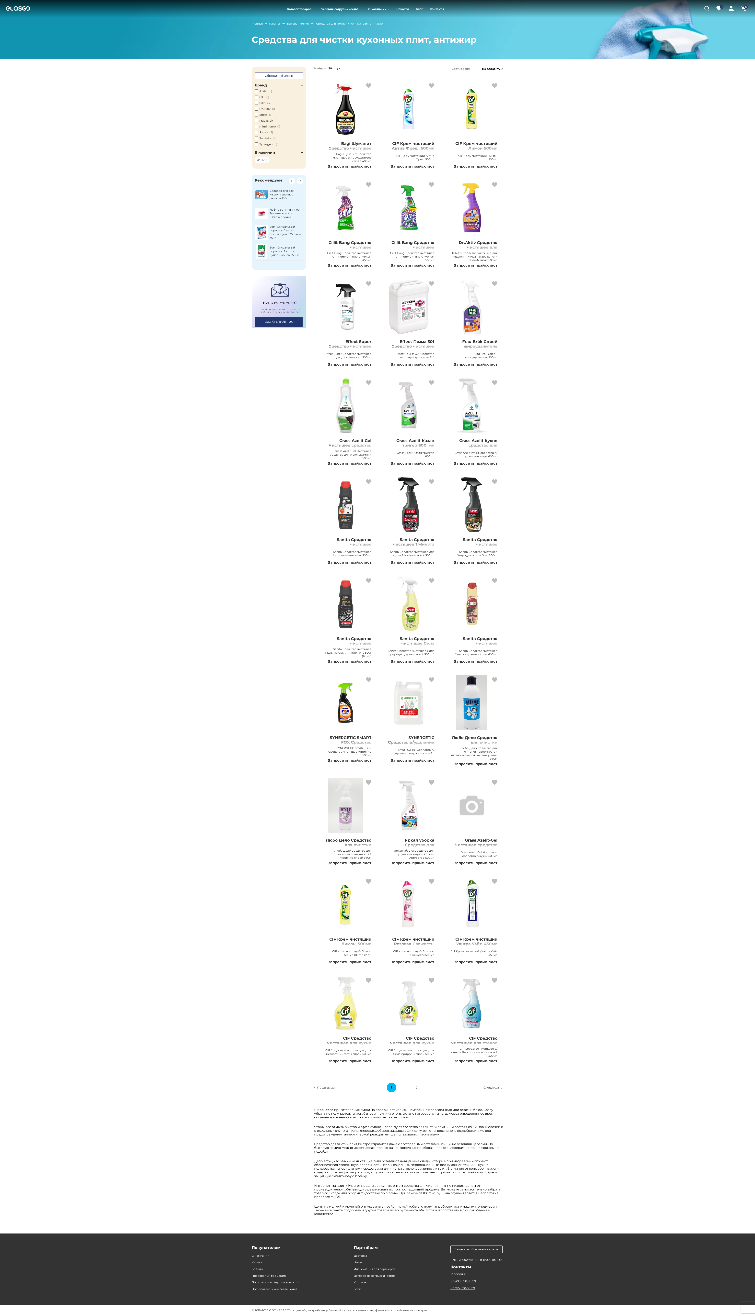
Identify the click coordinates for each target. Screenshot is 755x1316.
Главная (257, 23)
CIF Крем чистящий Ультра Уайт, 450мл (476, 941)
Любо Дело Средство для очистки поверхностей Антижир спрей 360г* (348, 847)
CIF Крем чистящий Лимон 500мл (476, 146)
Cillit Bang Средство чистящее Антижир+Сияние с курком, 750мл (412, 249)
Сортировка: (461, 69)
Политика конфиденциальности (275, 1282)
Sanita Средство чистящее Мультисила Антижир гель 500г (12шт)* (348, 645)
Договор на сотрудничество (374, 1275)
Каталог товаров (299, 9)
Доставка (360, 1255)
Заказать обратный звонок (476, 1249)
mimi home (269, 126)
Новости (402, 9)
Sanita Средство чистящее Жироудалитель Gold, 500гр (474, 546)
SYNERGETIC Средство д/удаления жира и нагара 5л (411, 742)
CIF (264, 97)
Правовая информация (269, 1275)
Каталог (275, 23)
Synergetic (269, 144)
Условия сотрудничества (339, 9)
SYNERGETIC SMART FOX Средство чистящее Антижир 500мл (350, 744)
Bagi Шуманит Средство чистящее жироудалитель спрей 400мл (350, 150)
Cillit (265, 103)
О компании (377, 9)
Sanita (266, 132)
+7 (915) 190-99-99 (462, 1288)
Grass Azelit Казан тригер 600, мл (415, 443)
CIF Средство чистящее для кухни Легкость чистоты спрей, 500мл (349, 1045)
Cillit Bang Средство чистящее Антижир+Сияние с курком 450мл (350, 249)
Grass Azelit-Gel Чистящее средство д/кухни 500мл (476, 845)
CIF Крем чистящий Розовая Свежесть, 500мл (413, 944)
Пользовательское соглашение (274, 1289)
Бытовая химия (298, 23)
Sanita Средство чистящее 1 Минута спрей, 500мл (413, 544)
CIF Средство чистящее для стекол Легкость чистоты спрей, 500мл (474, 1045)
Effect (266, 114)
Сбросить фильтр (279, 76)
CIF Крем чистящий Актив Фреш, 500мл (413, 146)
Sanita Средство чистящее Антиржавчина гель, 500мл (349, 546)
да (262, 160)
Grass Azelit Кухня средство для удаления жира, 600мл (478, 447)
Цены (358, 1262)
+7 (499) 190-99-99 (463, 1281)
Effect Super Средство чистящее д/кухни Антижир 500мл (350, 348)
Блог (419, 9)
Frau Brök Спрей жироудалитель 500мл (479, 346)
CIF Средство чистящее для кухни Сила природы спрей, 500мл (411, 1045)
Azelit (265, 91)
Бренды (257, 1269)
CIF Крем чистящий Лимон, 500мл (350, 941)
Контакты (437, 9)
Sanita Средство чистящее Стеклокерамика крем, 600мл (479, 645)
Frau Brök (268, 120)
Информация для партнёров (374, 1269)
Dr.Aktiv (267, 109)
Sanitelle (267, 138)
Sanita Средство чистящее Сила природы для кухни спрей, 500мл (413, 645)
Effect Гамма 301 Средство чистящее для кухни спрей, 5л (412, 346)
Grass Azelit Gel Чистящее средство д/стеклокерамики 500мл (350, 447)
